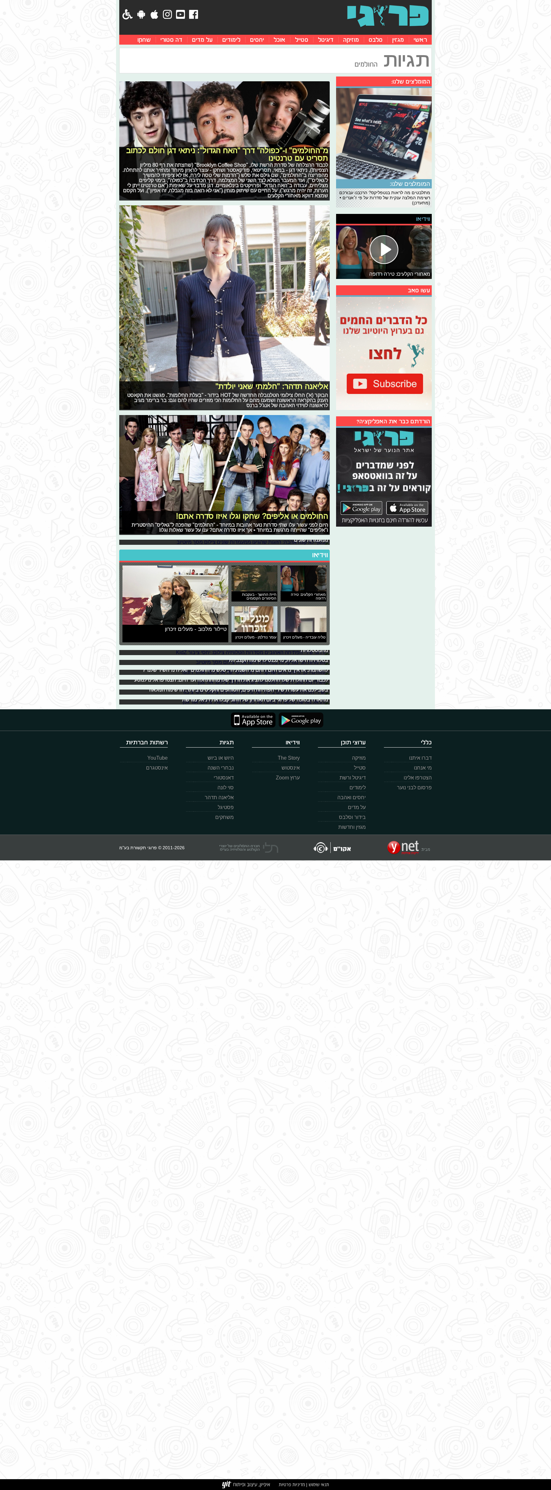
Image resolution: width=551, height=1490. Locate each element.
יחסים (257, 39)
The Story (289, 758)
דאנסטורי (224, 777)
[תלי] (248, 847)
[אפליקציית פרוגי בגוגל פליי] (299, 719)
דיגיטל (326, 39)
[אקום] (332, 847)
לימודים (231, 39)
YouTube (157, 758)
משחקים (224, 817)
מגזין (398, 39)
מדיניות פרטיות (292, 1484)
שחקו (144, 39)
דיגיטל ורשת (353, 777)
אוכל (279, 39)
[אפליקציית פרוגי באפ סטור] (253, 719)
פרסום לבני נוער (414, 787)
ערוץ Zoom (288, 777)
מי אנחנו (423, 768)
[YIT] (246, 1484)
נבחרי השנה (221, 768)
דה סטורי (171, 39)
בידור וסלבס (352, 817)
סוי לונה (225, 787)
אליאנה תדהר (219, 797)
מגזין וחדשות (352, 827)
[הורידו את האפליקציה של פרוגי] (384, 476)
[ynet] (409, 848)
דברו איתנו (420, 758)
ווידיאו (320, 555)
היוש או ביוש (221, 758)
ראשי (420, 39)
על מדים (202, 39)
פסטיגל (226, 807)
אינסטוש (291, 768)
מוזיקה (351, 39)
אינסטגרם (157, 768)
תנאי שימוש (318, 1484)
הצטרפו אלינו (418, 777)
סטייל (301, 39)
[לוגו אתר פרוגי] (388, 16)
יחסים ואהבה (351, 797)
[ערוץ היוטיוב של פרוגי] (384, 352)
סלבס (376, 39)
